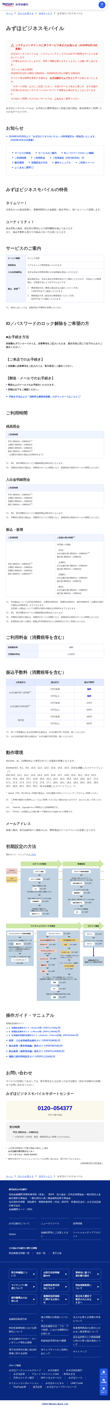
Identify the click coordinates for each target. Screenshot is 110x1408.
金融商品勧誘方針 (18, 1319)
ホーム (9, 13)
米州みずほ (69, 1374)
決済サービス (45, 13)
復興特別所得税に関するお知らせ (51, 1299)
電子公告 (57, 1253)
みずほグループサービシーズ (61, 1387)
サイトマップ (80, 1351)
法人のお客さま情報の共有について (87, 1319)
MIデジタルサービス (51, 1377)
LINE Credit (77, 1383)
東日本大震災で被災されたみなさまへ (83, 1299)
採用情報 (77, 1223)
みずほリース (75, 1377)
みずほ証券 (19, 1374)
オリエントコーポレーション (24, 1383)
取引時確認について (19, 1274)
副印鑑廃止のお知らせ (19, 1299)
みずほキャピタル (55, 1383)
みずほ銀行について (19, 1223)
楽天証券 (37, 1387)
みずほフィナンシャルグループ (25, 1370)
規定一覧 (41, 1253)
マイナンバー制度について (19, 1286)
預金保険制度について (83, 1286)
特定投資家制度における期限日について (22, 1330)
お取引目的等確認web (51, 1274)
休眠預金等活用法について (51, 1286)
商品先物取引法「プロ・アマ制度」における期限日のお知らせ (54, 1330)
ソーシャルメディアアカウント (87, 1234)
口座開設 (104, 1382)
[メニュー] (102, 4)
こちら (33, 854)
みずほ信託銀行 (74, 1370)
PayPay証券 (19, 1387)
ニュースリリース (50, 1223)
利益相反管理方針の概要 (53, 1340)
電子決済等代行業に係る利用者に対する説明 (22, 1351)
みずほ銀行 (53, 1370)
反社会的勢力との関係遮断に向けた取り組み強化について (87, 1341)
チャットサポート (104, 1391)
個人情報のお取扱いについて (54, 1319)
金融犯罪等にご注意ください (54, 1234)
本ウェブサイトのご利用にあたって (54, 1351)
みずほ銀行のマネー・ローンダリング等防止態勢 (22, 1341)
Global (12, 1234)
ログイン (104, 1374)
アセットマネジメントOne (45, 1374)
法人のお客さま (26, 13)
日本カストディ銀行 (23, 1377)
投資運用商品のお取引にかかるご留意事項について (87, 1330)
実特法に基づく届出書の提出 (83, 1274)
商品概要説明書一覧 (19, 1253)
